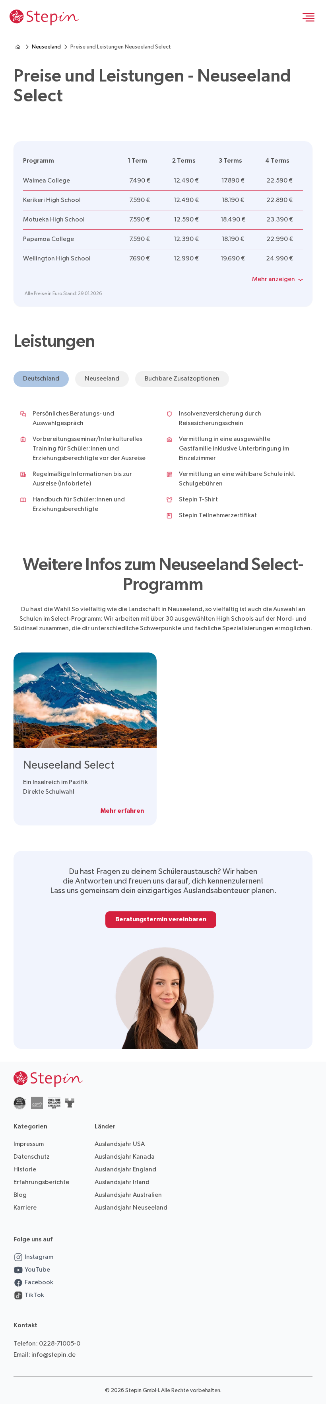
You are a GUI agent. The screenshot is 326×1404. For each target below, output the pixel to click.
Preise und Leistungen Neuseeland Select (120, 46)
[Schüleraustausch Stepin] (18, 47)
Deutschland (41, 379)
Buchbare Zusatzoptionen (182, 379)
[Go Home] (44, 17)
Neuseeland (46, 46)
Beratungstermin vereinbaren (160, 919)
